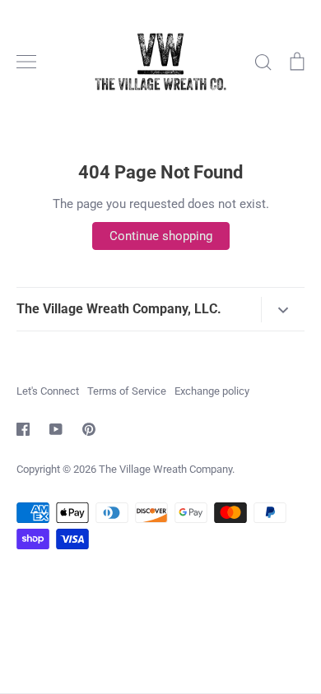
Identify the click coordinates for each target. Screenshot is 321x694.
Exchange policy (211, 391)
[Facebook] (23, 429)
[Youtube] (56, 429)
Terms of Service (126, 391)
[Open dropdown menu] (283, 309)
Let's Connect (47, 391)
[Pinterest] (88, 429)
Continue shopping (160, 236)
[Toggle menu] (26, 61)
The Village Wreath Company (165, 469)
